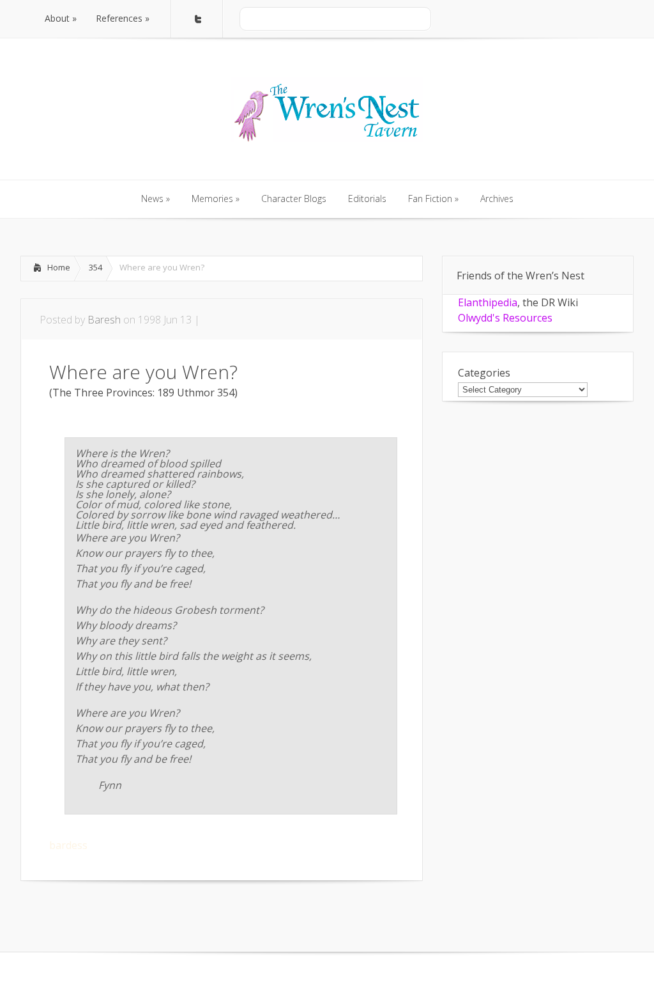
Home (58, 267)
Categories (484, 373)
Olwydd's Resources (505, 318)
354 (95, 267)
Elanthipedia (487, 302)
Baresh (104, 320)
